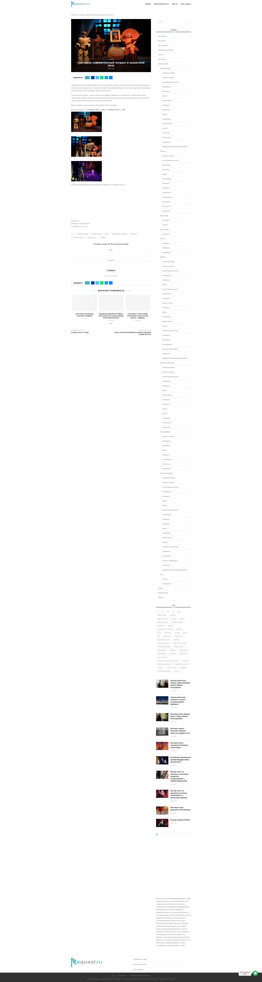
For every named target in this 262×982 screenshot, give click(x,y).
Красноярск (164, 229)
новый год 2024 (92, 237)
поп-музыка (172, 653)
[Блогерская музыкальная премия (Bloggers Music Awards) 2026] (162, 760)
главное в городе (97, 234)
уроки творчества (172, 667)
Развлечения (167, 124)
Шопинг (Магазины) (170, 349)
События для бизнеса (170, 331)
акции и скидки (161, 615)
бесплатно (173, 615)
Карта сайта (122, 975)
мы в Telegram (138, 970)
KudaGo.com (83, 226)
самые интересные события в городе (167, 660)
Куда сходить (186, 4)
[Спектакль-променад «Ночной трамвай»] (84, 303)
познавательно (161, 653)
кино (158, 636)
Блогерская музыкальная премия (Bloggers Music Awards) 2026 (180, 759)
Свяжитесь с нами (140, 959)
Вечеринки (162, 36)
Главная (148, 4)
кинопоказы (167, 636)
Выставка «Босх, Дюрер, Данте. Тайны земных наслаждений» (180, 716)
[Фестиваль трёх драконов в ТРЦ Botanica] (162, 810)
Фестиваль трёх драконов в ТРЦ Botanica (180, 809)
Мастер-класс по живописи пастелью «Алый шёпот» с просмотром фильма (178, 794)
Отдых (164, 114)
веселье (173, 619)
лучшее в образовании (163, 646)
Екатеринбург (165, 68)
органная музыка (183, 650)
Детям (164, 96)
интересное (134, 234)
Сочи (162, 574)
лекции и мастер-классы (180, 643)
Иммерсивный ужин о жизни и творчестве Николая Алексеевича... (111, 316)
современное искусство (182, 664)
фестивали (183, 667)
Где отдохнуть (163, 45)
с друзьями (185, 660)
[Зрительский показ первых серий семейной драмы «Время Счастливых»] (162, 684)
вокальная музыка (162, 622)
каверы (185, 632)
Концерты (162, 59)
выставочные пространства (165, 629)
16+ (168, 612)
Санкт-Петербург (166, 473)
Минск (162, 239)
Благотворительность (170, 82)
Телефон (111, 260)
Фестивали (166, 137)
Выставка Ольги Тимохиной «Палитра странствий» (179, 745)
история (177, 632)
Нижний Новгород (167, 363)
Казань (163, 151)
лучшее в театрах (178, 646)
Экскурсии (166, 142)
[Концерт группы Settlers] (162, 823)
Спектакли (111, 59)
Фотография (167, 344)
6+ (73, 234)
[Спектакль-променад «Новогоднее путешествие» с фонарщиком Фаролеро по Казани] (137, 303)
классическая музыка (163, 640)
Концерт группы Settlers (180, 820)
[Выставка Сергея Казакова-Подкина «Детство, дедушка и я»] (162, 731)
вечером (181, 619)
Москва (163, 257)
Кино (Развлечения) (169, 289)
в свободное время (177, 622)
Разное (165, 128)
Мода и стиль (167, 303)
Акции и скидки (168, 78)
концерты (176, 640)
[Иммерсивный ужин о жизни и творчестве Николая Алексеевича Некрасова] (111, 303)
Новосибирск (165, 432)
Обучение (166, 110)
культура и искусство (78, 237)
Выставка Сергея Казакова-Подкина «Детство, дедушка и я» (180, 731)
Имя (111, 250)
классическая (178, 636)
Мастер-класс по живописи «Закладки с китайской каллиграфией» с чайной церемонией (179, 776)
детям (106, 234)
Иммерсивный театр (161, 4)
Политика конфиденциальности (140, 975)
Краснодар (164, 216)
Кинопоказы (167, 101)
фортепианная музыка (163, 671)
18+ (173, 612)
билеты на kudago (162, 619)
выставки (170, 626)
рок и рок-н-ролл (162, 657)
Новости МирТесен (111, 276)
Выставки (161, 41)
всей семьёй (160, 626)
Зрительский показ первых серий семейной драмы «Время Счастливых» (180, 684)
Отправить (111, 270)
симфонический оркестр (164, 664)
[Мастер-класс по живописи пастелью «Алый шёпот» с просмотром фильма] (162, 794)
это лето (176, 671)
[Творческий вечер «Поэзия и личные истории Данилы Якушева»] (162, 700)
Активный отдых (168, 73)
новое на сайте (161, 650)
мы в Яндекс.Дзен (139, 964)
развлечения (183, 653)
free (179, 612)
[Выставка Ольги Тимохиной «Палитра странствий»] (162, 746)
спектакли (103, 237)
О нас (113, 975)
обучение (172, 650)
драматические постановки (119, 234)
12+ (163, 612)
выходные (179, 629)
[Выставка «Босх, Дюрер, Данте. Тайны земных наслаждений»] (162, 717)
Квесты (175, 4)
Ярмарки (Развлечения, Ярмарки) (174, 147)
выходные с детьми (82, 234)
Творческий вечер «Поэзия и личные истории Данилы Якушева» (177, 700)
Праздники (166, 119)
